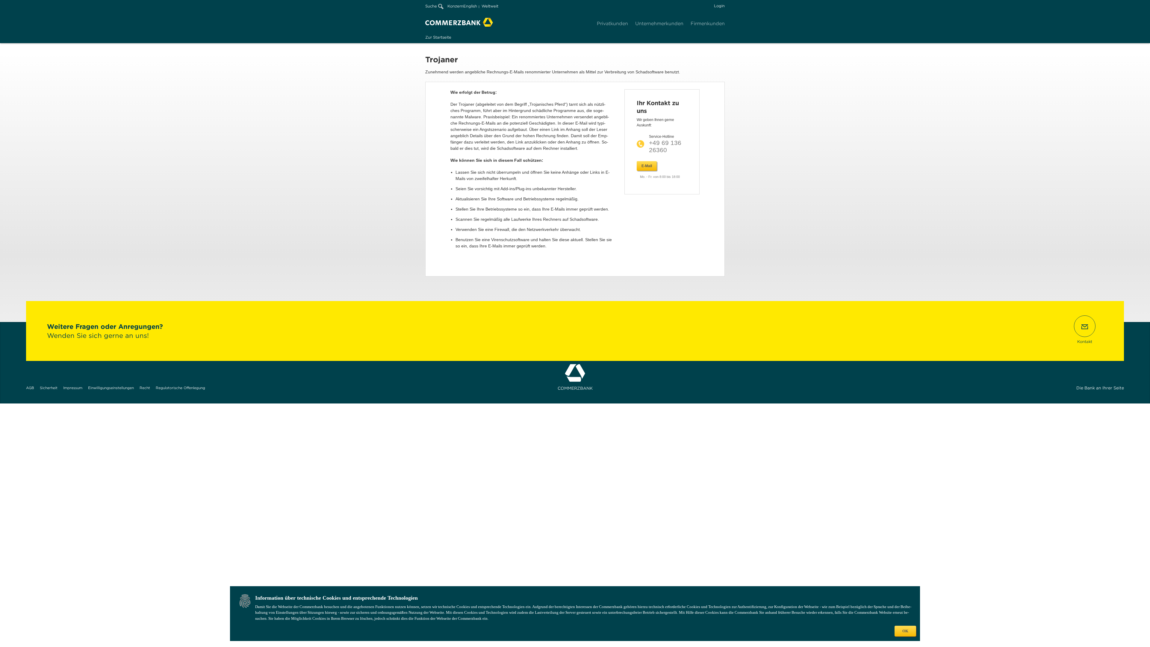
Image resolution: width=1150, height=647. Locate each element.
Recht (145, 388)
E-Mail (646, 166)
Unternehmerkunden (659, 23)
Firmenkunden (708, 23)
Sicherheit (49, 388)
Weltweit (490, 6)
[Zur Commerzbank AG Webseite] (459, 22)
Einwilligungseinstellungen (111, 388)
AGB (30, 388)
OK (905, 631)
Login (719, 6)
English (470, 6)
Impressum (72, 388)
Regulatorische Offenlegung (180, 388)
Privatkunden (612, 23)
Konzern (455, 6)
